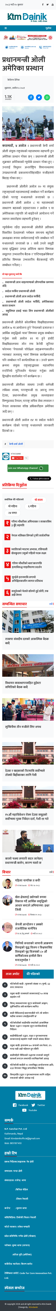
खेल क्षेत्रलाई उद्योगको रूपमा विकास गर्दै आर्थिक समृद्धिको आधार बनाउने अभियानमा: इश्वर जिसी (32, 903)
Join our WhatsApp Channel (23, 468)
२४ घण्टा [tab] (12, 513)
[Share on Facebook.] (31, 97)
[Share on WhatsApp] (47, 97)
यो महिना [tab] (12, 506)
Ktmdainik (33, 1307)
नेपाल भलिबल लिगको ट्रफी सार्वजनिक (30, 535)
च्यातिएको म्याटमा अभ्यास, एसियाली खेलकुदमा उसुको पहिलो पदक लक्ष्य (29, 551)
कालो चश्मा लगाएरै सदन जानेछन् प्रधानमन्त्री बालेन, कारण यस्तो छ (24, 860)
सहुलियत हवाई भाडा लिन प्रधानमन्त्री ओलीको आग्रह (28, 313)
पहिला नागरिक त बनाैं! (27, 880)
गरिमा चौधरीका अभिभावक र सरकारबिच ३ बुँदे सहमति (31, 523)
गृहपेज (48, 28)
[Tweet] (39, 97)
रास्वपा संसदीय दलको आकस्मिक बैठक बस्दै (27, 641)
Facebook (23, 1105)
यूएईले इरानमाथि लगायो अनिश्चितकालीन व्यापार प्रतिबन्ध (27, 579)
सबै (51, 604)
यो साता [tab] (39, 500)
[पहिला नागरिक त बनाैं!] (8, 883)
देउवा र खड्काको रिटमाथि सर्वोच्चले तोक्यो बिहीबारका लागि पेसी (25, 773)
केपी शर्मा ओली (16, 444)
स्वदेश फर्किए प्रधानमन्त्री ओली (18, 291)
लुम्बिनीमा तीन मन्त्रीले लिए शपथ (23, 726)
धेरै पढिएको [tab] (33, 974)
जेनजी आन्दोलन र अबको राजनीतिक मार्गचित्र (29, 926)
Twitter (41, 1105)
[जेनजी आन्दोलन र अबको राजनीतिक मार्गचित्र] (8, 927)
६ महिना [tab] (32, 506)
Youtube (32, 1110)
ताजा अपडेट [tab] (12, 974)
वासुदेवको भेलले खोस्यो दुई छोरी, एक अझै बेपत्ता (29, 593)
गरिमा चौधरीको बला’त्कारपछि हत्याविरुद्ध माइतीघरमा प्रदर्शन (27, 565)
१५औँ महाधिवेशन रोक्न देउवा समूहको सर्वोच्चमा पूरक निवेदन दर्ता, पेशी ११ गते (27, 816)
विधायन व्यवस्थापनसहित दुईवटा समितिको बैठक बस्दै (23, 685)
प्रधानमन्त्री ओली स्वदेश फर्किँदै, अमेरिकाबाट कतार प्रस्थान (28, 304)
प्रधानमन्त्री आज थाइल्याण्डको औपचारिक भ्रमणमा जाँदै (28, 284)
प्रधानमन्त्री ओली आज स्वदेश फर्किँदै (21, 296)
